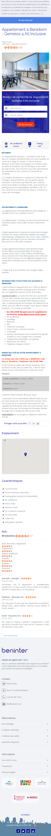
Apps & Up (40, 825)
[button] (25, 454)
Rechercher (26, 124)
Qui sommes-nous (9, 760)
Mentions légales (8, 772)
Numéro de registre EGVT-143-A (15, 660)
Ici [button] (42, 14)
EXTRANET (25, 815)
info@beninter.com (13, 704)
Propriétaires (7, 766)
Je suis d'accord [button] (25, 20)
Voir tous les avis (10, 635)
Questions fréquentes (10, 742)
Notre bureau (11, 683)
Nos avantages (8, 724)
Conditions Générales (10, 730)
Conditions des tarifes (10, 736)
